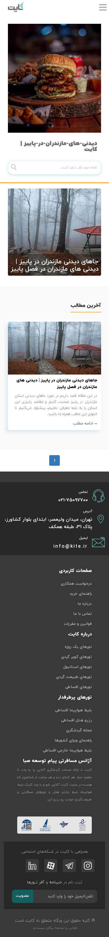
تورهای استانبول (77, 667)
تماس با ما (82, 614)
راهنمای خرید (81, 594)
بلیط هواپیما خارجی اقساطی (67, 750)
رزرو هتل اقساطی (76, 720)
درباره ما (85, 604)
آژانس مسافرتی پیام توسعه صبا (57, 761)
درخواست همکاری (76, 584)
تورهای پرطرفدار (75, 697)
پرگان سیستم (43, 928)
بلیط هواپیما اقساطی (73, 710)
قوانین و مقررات (78, 624)
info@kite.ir (70, 546)
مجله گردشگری (79, 730)
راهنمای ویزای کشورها (73, 740)
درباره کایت (80, 634)
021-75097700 (73, 500)
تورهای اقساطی (78, 687)
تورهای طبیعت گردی (74, 677)
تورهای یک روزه (78, 647)
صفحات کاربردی (75, 570)
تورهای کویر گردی (76, 657)
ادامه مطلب (83, 423)
